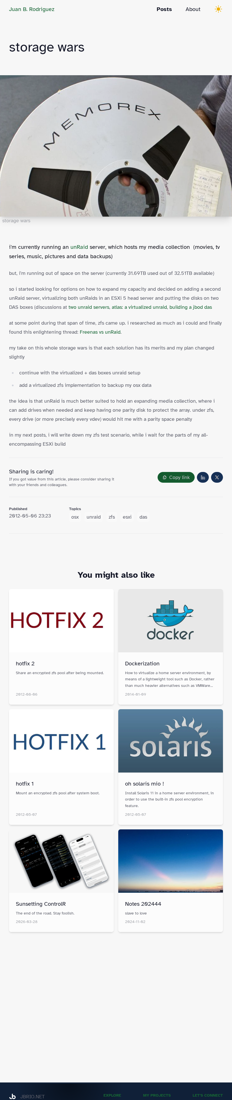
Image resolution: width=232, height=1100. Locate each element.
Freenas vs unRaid (100, 332)
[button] (176, 477)
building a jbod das (190, 307)
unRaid (79, 247)
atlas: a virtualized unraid (139, 307)
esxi (127, 517)
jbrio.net (32, 1096)
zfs (112, 517)
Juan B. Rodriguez (31, 9)
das (143, 517)
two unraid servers (88, 307)
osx (75, 517)
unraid (94, 517)
